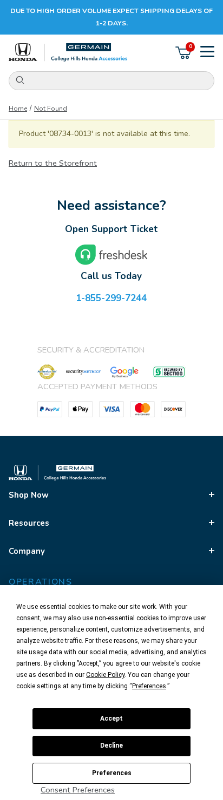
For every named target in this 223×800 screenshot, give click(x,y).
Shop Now (29, 495)
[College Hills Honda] (68, 52)
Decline (111, 745)
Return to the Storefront (53, 163)
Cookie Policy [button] (105, 675)
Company (27, 551)
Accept (111, 718)
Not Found (50, 108)
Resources (29, 523)
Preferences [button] (149, 686)
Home (18, 108)
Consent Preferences (78, 789)
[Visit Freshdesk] (111, 255)
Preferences (112, 773)
